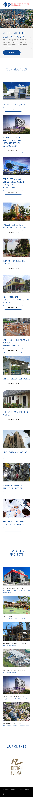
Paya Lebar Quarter (12, 723)
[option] (16, 767)
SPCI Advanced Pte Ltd (13, 588)
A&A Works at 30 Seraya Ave (15, 670)
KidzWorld (7, 617)
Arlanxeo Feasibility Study (15, 643)
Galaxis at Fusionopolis (14, 697)
